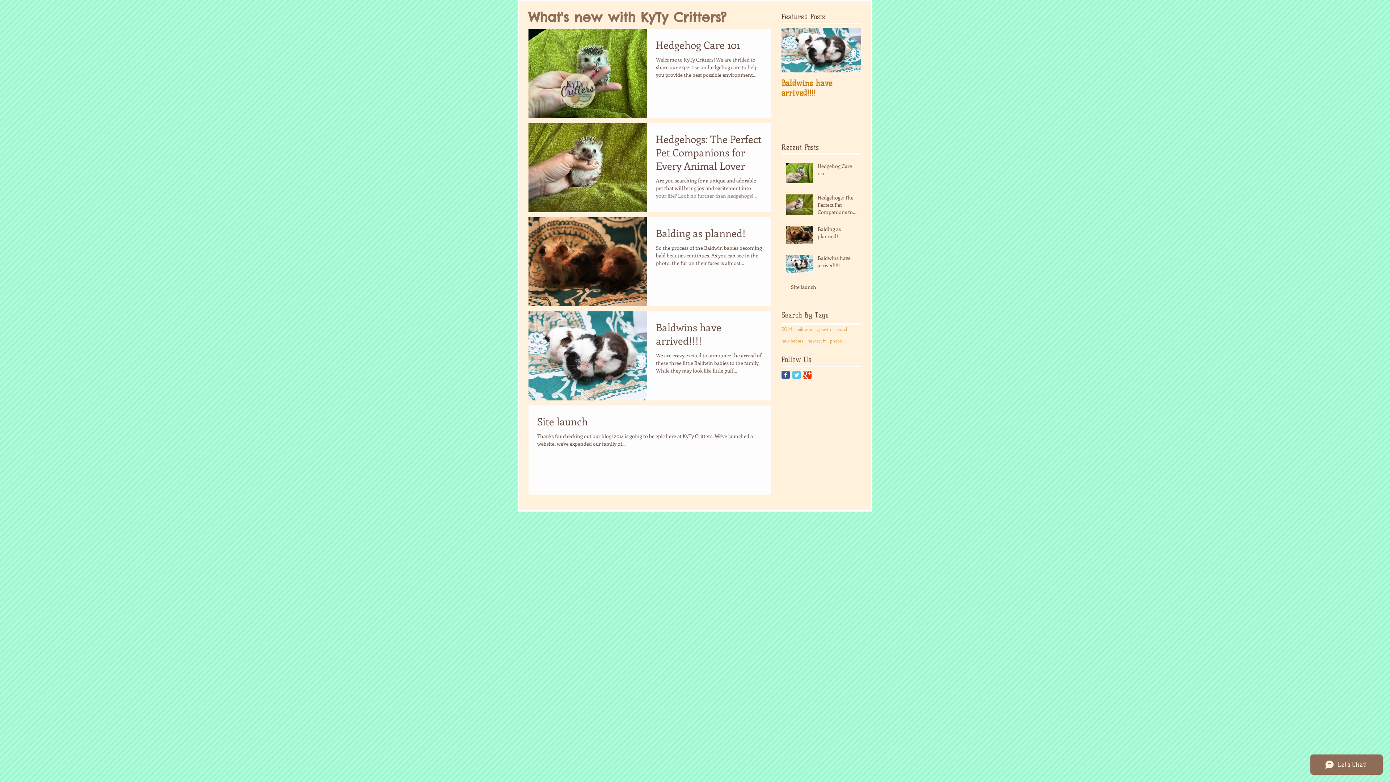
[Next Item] (849, 50)
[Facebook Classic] (786, 375)
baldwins (804, 329)
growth (824, 329)
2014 (787, 329)
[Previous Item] (793, 50)
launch (841, 329)
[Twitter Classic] (796, 375)
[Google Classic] (807, 375)
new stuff (817, 340)
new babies (792, 340)
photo (836, 340)
